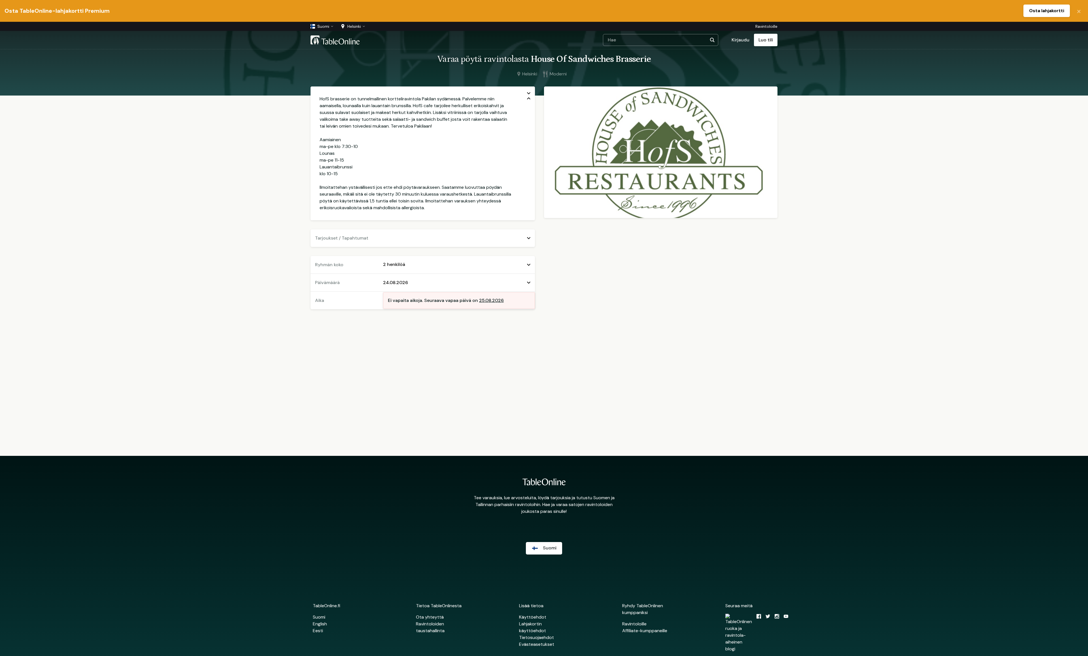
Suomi (319, 617)
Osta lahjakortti (1046, 11)
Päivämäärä (327, 282)
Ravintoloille (766, 26)
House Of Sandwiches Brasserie (591, 59)
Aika (319, 300)
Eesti (318, 631)
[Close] (1078, 10)
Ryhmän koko (329, 265)
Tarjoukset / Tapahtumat (341, 238)
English (320, 624)
